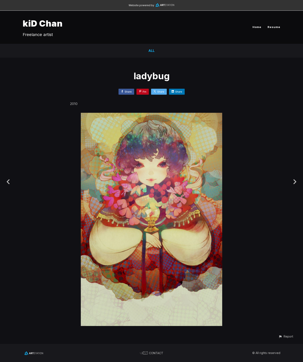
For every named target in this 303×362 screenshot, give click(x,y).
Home (256, 27)
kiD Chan (43, 23)
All (151, 51)
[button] (286, 336)
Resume (274, 27)
